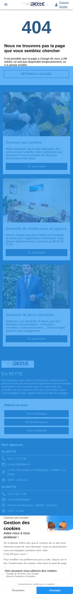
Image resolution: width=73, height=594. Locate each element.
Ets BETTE (8, 451)
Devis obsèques (36, 413)
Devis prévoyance (36, 422)
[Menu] (6, 4)
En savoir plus (37, 166)
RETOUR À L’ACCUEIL (36, 73)
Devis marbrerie (37, 430)
